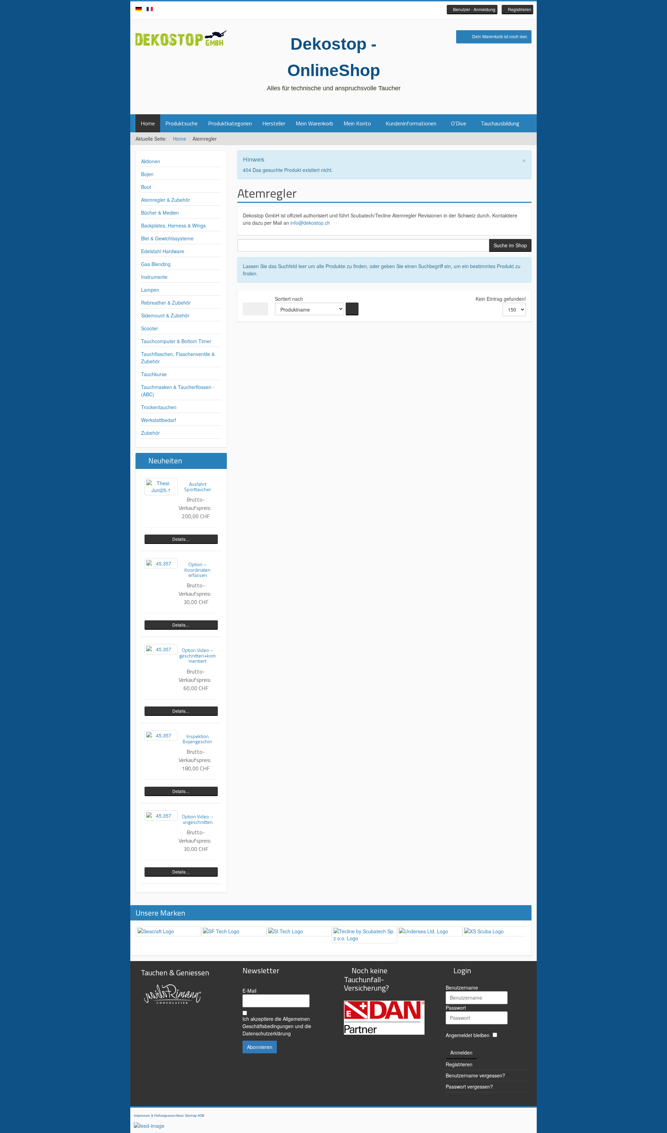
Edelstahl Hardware (162, 251)
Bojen (147, 174)
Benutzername (462, 987)
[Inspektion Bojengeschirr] (161, 735)
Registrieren (459, 1064)
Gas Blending (156, 263)
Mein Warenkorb (314, 123)
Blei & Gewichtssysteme (167, 238)
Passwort (456, 1007)
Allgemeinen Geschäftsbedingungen (276, 1022)
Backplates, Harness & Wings (173, 225)
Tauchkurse (154, 374)
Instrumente (154, 276)
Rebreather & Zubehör (166, 302)
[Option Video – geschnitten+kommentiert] (161, 649)
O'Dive (458, 123)
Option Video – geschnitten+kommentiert (197, 655)
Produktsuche (181, 123)
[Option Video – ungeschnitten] (161, 815)
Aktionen (150, 161)
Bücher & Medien (160, 212)
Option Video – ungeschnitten (197, 819)
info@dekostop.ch (310, 222)
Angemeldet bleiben (467, 1035)
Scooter (149, 328)
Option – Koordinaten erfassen (197, 570)
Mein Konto (357, 123)
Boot (146, 186)
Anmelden (461, 1052)
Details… (181, 539)
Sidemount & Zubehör (165, 315)
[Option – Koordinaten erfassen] (161, 563)
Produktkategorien (230, 123)
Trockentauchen (158, 407)
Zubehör (150, 432)
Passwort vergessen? (469, 1086)
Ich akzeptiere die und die (276, 1026)
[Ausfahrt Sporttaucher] (161, 486)
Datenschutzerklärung (266, 1033)
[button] (472, 9)
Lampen (150, 289)
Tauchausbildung (500, 123)
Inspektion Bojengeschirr (197, 739)
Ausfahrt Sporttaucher (197, 486)
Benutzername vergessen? (475, 1075)
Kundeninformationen (411, 123)
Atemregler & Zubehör (165, 199)
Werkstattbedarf (158, 419)
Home (148, 123)
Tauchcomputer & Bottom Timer (176, 341)
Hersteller (273, 123)
